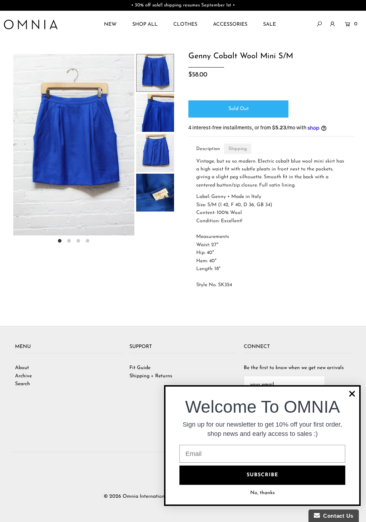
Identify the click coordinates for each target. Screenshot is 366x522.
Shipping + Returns (150, 376)
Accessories (230, 24)
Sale (269, 24)
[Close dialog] (352, 393)
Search (22, 384)
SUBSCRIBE (262, 475)
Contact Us (336, 516)
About (22, 368)
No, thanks (262, 493)
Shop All (145, 24)
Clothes (185, 24)
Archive (23, 376)
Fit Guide (139, 368)
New (110, 24)
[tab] (208, 149)
